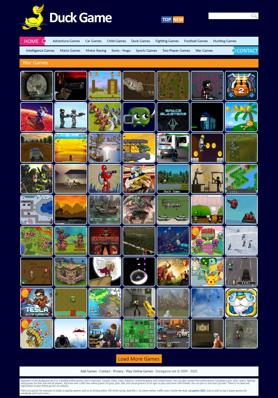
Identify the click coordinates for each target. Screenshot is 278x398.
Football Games (196, 41)
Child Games (116, 41)
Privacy (118, 371)
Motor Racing (96, 51)
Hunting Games (225, 41)
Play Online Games (139, 371)
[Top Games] (166, 22)
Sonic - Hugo (121, 51)
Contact (104, 371)
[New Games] (178, 22)
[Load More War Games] (139, 362)
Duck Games (140, 41)
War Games (204, 51)
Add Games (89, 371)
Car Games (93, 41)
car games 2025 (197, 391)
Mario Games (70, 51)
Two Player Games (176, 51)
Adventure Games (66, 41)
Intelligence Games (40, 51)
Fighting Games (167, 41)
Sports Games (146, 51)
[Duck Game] (66, 30)
